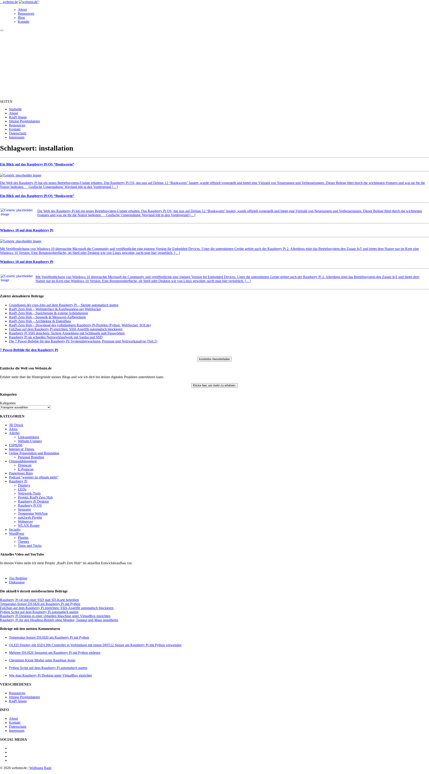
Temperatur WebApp (33, 513)
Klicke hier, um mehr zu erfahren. (214, 385)
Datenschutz (17, 133)
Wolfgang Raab (40, 768)
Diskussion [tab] (17, 582)
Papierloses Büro (21, 473)
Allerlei (14, 433)
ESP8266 (15, 445)
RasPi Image (18, 117)
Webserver (25, 521)
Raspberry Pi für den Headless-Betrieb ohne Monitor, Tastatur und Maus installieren (59, 620)
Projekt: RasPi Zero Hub (35, 497)
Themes (23, 541)
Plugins (23, 537)
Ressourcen (26, 13)
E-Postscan (26, 469)
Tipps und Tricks (30, 545)
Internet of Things (21, 449)
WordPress (16, 533)
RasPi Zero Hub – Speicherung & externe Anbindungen (48, 313)
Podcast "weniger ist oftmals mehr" (34, 477)
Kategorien (8, 403)
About (22, 9)
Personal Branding (31, 457)
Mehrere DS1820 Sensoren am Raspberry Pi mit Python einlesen (54, 652)
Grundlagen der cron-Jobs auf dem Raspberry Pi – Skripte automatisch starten (63, 305)
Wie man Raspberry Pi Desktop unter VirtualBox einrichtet (50, 675)
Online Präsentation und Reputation (34, 453)
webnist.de (10, 2)
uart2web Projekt (30, 517)
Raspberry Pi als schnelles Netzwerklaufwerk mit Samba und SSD (56, 337)
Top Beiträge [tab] (18, 578)
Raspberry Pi (18, 481)
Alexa (13, 429)
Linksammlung (28, 437)
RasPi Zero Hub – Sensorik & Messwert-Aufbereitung (47, 317)
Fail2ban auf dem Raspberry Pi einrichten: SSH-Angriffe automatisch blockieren (65, 329)
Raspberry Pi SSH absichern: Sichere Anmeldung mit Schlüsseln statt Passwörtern (67, 333)
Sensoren (24, 509)
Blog (21, 17)
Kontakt (23, 21)
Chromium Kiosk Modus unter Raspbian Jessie (42, 660)
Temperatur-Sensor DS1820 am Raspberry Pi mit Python (40, 604)
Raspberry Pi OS (30, 505)
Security (15, 529)
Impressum (16, 137)
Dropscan (25, 465)
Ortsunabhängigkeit (23, 461)
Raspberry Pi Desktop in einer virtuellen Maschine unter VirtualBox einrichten (55, 616)
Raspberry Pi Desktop (33, 501)
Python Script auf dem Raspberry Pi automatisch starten (39, 612)
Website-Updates (30, 441)
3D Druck (16, 425)
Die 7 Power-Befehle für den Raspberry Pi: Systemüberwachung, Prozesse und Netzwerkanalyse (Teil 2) (83, 341)
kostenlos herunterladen (214, 359)
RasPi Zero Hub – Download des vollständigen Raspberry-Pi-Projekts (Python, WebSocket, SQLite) (80, 325)
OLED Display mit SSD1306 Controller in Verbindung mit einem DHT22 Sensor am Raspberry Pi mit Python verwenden (95, 645)
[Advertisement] (214, 65)
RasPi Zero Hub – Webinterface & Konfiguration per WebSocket (55, 309)
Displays (24, 485)
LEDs (22, 489)
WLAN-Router (29, 525)
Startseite (15, 109)
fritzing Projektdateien (24, 121)
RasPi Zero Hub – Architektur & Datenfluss (40, 321)
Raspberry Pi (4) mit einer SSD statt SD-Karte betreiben (39, 600)
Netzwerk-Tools (29, 493)
